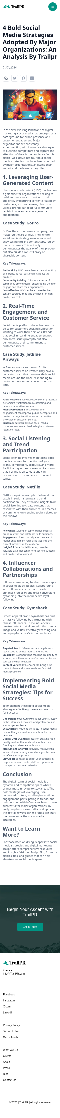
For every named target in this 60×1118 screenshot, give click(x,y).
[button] (52, 6)
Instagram (9, 1000)
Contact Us (9, 1080)
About (6, 1062)
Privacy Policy (11, 1025)
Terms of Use (10, 1031)
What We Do (10, 1050)
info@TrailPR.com (14, 973)
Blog (5, 1074)
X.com (6, 1006)
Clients (7, 1056)
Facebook (9, 994)
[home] (14, 7)
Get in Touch (30, 926)
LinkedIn (8, 1012)
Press (6, 1068)
